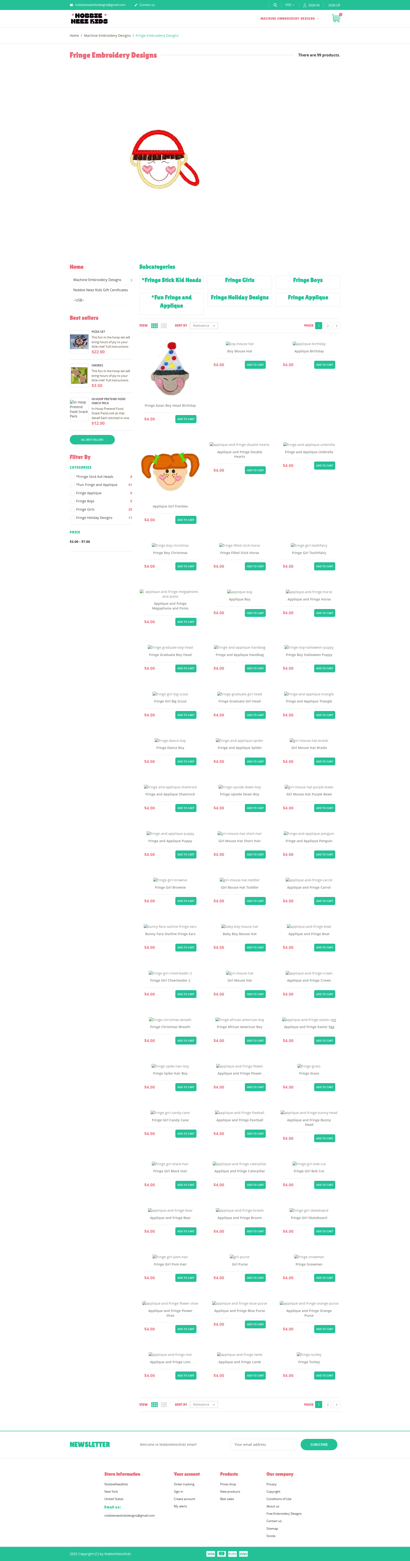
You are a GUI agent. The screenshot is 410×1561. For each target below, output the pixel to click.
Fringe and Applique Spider (240, 747)
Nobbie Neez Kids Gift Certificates (100, 289)
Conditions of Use (278, 1499)
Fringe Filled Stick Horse (239, 552)
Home (77, 267)
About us (272, 1506)
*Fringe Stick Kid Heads (104, 476)
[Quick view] (158, 418)
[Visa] (210, 1553)
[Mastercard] (221, 1553)
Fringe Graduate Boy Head (170, 654)
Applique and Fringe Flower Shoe (170, 1313)
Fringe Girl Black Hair (170, 1171)
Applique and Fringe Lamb (240, 1362)
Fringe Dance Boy (170, 747)
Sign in (178, 1491)
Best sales (227, 1499)
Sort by (181, 325)
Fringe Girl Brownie (170, 887)
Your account (187, 1474)
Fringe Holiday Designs (104, 517)
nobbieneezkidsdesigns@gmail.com (97, 5)
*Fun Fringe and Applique (104, 484)
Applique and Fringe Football (239, 1120)
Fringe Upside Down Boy (239, 794)
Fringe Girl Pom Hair (170, 1264)
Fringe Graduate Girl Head (240, 701)
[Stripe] (243, 1553)
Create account (184, 1499)
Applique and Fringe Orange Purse (309, 1313)
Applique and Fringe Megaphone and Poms (170, 605)
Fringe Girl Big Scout (170, 701)
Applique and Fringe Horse (309, 599)
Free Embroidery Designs (284, 1513)
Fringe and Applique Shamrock (170, 794)
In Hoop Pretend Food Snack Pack (109, 401)
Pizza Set (98, 332)
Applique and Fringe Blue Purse (239, 1310)
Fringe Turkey (309, 1362)
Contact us (144, 5)
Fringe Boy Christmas (170, 552)
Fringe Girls (104, 509)
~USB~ (78, 300)
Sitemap (272, 1528)
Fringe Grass (309, 1073)
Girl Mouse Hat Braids (309, 747)
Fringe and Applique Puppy (170, 841)
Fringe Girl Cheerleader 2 (170, 980)
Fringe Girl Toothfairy (309, 552)
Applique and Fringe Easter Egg (309, 1027)
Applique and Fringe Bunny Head (309, 1122)
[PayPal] (232, 1553)
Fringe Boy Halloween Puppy (309, 654)
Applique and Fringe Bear (170, 1217)
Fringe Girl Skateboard (309, 1217)
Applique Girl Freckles (170, 506)
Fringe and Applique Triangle (309, 701)
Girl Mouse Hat (240, 980)
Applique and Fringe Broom (240, 1217)
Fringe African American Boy (239, 1027)
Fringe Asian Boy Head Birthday (170, 405)
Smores (97, 365)
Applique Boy (240, 599)
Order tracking (184, 1484)
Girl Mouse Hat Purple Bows (309, 794)
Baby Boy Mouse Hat (240, 934)
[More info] (170, 418)
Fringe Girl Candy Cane (170, 1120)
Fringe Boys (104, 501)
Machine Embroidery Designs (288, 18)
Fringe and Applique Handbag (240, 654)
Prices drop (228, 1484)
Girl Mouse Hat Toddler (240, 887)
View (143, 325)
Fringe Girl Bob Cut (309, 1171)
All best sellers (92, 439)
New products (230, 1491)
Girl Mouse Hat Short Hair (240, 841)
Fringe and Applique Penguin (309, 841)
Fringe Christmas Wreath (170, 1027)
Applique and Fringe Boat (309, 934)
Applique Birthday (309, 351)
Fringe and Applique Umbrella (309, 452)
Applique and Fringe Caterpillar (239, 1171)
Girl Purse (240, 1264)
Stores (270, 1536)
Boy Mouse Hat (239, 351)
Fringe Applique (104, 493)
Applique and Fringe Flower (240, 1073)
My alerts (180, 1506)
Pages (308, 325)
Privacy (271, 1484)
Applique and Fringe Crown (309, 980)
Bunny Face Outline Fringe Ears (170, 934)
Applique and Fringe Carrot (309, 887)
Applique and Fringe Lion (170, 1362)
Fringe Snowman (309, 1264)
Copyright (273, 1491)
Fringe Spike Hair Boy (170, 1073)
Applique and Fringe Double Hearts (239, 454)
